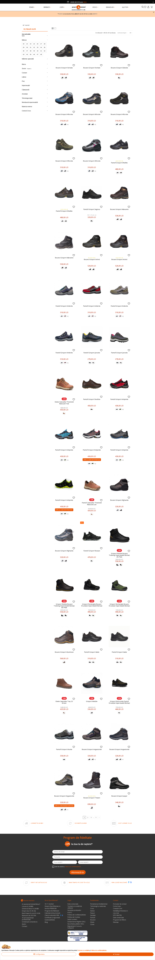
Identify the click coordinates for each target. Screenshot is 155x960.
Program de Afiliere (119, 920)
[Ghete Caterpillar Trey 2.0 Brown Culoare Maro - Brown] (64, 713)
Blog (46, 922)
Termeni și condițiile (83, 950)
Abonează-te (77, 872)
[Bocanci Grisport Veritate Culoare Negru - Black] (62, 78)
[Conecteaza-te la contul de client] (148, 7)
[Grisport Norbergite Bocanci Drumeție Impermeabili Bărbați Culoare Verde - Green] (93, 615)
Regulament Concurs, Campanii (74, 927)
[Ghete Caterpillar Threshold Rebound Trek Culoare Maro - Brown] (64, 413)
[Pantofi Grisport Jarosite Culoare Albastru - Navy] (90, 363)
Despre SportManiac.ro (52, 906)
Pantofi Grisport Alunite (64, 749)
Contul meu (117, 906)
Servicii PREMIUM (51, 908)
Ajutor (24, 924)
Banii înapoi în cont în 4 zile (31, 913)
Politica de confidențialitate (98, 950)
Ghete (92, 922)
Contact (24, 926)
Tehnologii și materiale (98, 906)
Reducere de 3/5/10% (29, 915)
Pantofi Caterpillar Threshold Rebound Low (92, 503)
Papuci (92, 913)
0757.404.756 (117, 915)
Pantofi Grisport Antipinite (119, 399)
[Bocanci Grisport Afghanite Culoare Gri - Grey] (121, 510)
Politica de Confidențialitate (73, 866)
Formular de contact (119, 904)
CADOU (60, 14)
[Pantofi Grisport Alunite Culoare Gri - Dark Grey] (64, 759)
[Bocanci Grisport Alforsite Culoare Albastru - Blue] (61, 124)
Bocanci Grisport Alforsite (64, 114)
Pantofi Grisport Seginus (91, 209)
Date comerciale (72, 904)
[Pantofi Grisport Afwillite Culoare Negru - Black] (117, 173)
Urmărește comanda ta (29, 922)
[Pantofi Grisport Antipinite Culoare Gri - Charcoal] (117, 409)
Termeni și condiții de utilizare (74, 907)
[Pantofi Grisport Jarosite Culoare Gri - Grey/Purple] (93, 363)
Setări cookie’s (72, 919)
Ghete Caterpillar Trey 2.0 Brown (64, 702)
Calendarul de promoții (52, 913)
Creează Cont (117, 908)
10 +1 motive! (49, 904)
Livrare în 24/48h (27, 906)
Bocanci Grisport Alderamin (119, 209)
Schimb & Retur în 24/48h (30, 909)
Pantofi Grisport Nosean (92, 551)
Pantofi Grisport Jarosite (92, 353)
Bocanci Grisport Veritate (64, 68)
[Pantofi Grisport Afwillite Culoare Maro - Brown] (121, 173)
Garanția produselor (74, 910)
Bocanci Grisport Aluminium (64, 652)
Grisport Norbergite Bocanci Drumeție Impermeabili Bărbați (91, 605)
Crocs (92, 908)
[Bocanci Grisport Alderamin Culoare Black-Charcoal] (121, 219)
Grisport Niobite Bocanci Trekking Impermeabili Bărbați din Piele (119, 555)
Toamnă (26, 25)
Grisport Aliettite (91, 701)
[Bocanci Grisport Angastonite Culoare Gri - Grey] (89, 759)
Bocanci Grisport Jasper (119, 796)
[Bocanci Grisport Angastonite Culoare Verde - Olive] (92, 759)
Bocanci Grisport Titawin (91, 798)
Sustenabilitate (50, 920)
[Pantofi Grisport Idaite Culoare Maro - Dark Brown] (90, 662)
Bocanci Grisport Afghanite (119, 500)
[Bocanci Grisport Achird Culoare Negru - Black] (90, 269)
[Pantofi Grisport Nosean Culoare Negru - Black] (91, 561)
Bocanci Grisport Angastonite (92, 749)
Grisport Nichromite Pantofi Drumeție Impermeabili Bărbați (119, 702)
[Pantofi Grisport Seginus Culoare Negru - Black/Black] (91, 221)
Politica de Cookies (73, 917)
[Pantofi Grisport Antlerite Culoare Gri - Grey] (61, 316)
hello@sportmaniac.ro (120, 911)
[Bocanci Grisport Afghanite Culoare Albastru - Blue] (117, 510)
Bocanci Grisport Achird (92, 259)
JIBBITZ (95, 14)
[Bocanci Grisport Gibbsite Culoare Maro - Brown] (119, 78)
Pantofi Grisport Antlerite (64, 306)
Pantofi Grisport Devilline (91, 399)
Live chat (116, 913)
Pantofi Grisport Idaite (91, 652)
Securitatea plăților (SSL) (75, 924)
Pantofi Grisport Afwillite (119, 163)
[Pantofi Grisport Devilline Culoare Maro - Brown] (91, 409)
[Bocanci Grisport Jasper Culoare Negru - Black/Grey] (119, 806)
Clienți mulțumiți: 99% (52, 915)
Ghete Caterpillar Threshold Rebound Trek (64, 403)
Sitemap (115, 922)
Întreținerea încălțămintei (98, 904)
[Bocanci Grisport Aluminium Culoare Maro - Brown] (64, 662)
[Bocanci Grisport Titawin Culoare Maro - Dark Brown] (91, 808)
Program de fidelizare (52, 911)
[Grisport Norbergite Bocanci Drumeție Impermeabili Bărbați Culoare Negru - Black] (90, 615)
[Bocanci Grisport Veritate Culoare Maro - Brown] (66, 78)
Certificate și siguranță (52, 918)
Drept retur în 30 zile (29, 911)
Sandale (93, 915)
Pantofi (92, 918)
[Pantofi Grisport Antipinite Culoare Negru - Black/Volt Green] (120, 409)
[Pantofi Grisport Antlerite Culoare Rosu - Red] (65, 316)
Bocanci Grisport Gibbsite (119, 68)
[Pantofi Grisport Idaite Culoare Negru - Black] (93, 662)
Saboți (92, 911)
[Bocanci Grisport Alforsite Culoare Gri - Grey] (65, 124)
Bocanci (92, 920)
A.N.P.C (69, 913)
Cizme (92, 924)
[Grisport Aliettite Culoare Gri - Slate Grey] (91, 713)
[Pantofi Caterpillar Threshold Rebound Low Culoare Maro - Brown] (91, 514)
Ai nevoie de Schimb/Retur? (31, 904)
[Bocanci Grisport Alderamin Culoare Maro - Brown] (117, 219)
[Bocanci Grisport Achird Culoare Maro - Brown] (93, 269)
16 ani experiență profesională (28, 918)
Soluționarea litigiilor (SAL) (76, 922)
